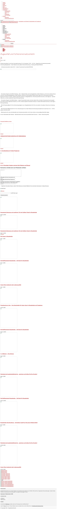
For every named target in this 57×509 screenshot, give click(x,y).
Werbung (7, 504)
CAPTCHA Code (14, 193)
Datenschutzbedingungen (9, 18)
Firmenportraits (7, 10)
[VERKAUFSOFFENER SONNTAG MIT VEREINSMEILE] (7, 132)
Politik (4, 4)
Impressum (7, 17)
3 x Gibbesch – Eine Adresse (7, 353)
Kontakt (4, 16)
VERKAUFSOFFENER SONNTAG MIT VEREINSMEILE (13, 136)
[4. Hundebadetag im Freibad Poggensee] (7, 147)
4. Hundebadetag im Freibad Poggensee (9, 150)
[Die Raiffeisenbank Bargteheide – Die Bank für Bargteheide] (8, 258)
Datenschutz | (8, 493)
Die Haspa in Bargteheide (6, 236)
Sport (4, 6)
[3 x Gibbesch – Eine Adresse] (8, 351)
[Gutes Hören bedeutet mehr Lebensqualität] (8, 282)
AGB (12, 493)
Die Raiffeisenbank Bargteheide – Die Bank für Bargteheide (14, 260)
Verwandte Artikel (3, 121)
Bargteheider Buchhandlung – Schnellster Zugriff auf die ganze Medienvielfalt (18, 422)
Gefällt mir (6, 498)
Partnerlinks (7, 14)
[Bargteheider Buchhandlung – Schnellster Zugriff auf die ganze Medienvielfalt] (8, 420)
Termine (4, 3)
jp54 (1, 58)
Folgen (6, 499)
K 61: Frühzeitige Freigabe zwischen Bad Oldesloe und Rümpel (15, 165)
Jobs (6, 36)
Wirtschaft (4, 5)
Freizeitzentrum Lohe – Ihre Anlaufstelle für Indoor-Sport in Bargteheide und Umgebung (21, 305)
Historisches (7, 11)
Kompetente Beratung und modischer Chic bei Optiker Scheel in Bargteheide (18, 212)
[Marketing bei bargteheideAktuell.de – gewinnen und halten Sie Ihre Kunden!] (8, 440)
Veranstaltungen (5, 8)
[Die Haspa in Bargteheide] (2, 234)
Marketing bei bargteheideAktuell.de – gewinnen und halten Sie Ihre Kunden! (18, 374)
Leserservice (5, 9)
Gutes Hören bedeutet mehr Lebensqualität (10, 284)
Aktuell (4, 2)
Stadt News (5, 7)
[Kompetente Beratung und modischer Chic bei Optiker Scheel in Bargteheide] (8, 210)
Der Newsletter (7, 15)
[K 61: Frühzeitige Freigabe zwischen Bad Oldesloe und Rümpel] (7, 162)
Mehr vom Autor (9, 121)
